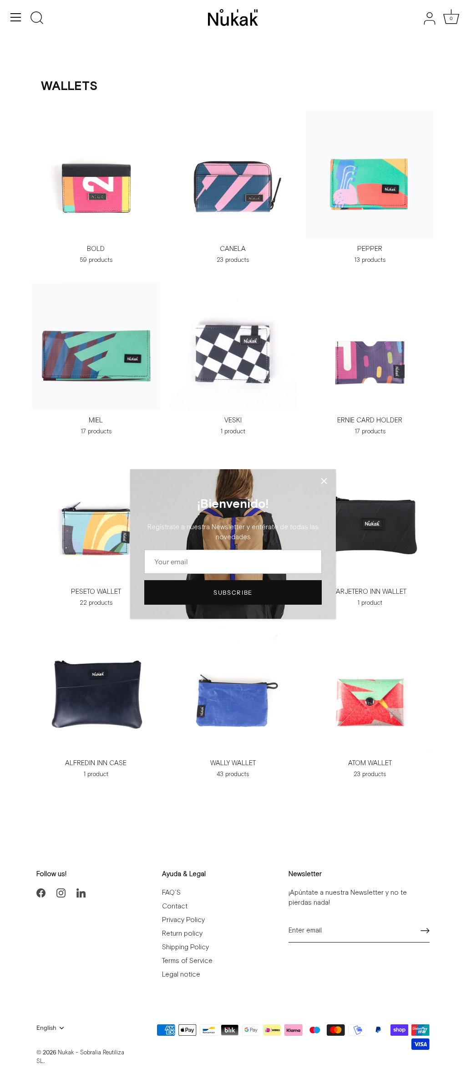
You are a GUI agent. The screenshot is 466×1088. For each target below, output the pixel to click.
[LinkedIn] (81, 892)
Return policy (182, 933)
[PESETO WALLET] (96, 518)
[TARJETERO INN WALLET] (370, 518)
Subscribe (233, 592)
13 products (369, 260)
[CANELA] (233, 175)
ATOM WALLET (370, 763)
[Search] (37, 19)
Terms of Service (187, 961)
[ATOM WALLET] (370, 689)
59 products (96, 260)
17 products (96, 432)
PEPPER (369, 249)
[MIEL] (96, 346)
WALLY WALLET (233, 763)
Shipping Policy (185, 947)
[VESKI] (233, 346)
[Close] (324, 481)
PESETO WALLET (96, 591)
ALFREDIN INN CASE (96, 763)
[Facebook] (41, 892)
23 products (233, 260)
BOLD (96, 249)
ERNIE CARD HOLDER (369, 420)
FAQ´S (171, 892)
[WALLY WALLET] (233, 689)
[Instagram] (61, 892)
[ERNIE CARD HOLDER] (370, 346)
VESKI (233, 420)
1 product (232, 432)
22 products (96, 603)
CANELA (233, 249)
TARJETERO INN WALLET (369, 591)
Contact (174, 906)
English (46, 1027)
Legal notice (181, 974)
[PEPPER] (370, 175)
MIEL (96, 420)
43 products (233, 774)
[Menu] (16, 17)
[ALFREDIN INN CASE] (96, 689)
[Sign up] (425, 930)
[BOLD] (96, 175)
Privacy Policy (183, 920)
